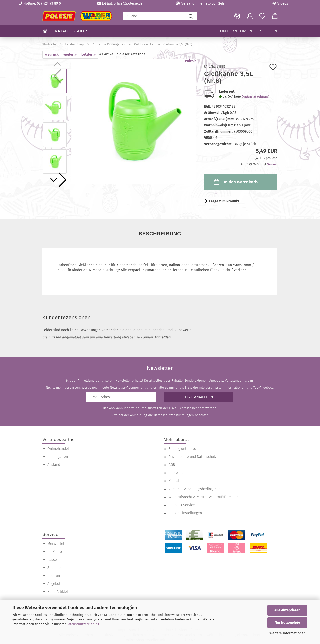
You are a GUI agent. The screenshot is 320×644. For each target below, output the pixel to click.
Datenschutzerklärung (83, 624)
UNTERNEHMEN (236, 31)
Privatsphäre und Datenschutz (193, 457)
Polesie (191, 61)
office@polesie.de (128, 4)
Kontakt (175, 481)
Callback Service (182, 505)
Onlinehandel (58, 449)
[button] (237, 16)
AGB (172, 465)
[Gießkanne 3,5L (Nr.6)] (134, 121)
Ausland (54, 465)
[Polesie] (79, 16)
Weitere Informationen (288, 633)
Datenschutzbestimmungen (174, 415)
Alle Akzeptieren (287, 610)
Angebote (55, 584)
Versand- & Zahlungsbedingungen (195, 489)
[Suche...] (191, 16)
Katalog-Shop (71, 31)
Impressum (177, 473)
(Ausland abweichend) (256, 96)
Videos (282, 4)
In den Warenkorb (241, 182)
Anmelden (162, 337)
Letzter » (89, 54)
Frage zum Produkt (224, 201)
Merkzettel (56, 544)
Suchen (269, 31)
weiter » (70, 54)
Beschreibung (160, 233)
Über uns (55, 576)
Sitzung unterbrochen (186, 449)
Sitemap (54, 568)
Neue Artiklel (58, 592)
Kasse (52, 560)
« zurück (52, 54)
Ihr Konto (55, 552)
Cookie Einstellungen (185, 513)
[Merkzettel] (262, 16)
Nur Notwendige (287, 622)
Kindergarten (58, 457)
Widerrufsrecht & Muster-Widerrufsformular (203, 497)
